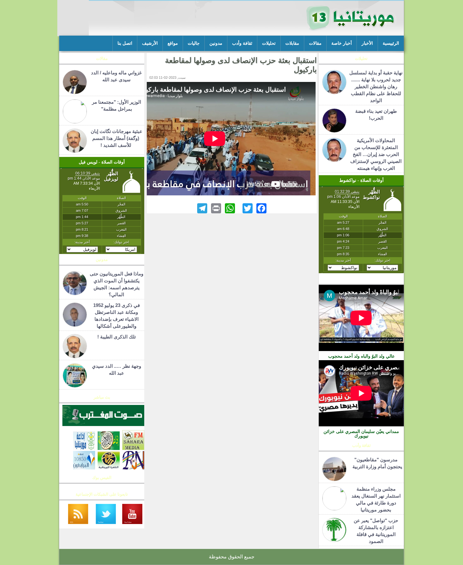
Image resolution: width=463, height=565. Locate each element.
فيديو (361, 280)
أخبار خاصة (341, 43)
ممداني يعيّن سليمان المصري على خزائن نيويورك (361, 433)
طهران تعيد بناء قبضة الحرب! (376, 114)
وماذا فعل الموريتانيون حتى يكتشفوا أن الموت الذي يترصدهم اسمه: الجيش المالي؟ (116, 284)
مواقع (173, 43)
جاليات (194, 43)
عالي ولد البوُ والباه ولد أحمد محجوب (361, 356)
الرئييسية (391, 43)
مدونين (215, 43)
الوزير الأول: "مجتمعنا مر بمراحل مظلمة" (116, 105)
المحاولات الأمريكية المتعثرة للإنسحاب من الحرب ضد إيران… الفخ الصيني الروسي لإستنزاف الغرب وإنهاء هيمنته (376, 154)
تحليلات (269, 43)
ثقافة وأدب (242, 43)
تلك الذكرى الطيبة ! (116, 336)
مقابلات (292, 43)
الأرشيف (150, 43)
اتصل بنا (124, 43)
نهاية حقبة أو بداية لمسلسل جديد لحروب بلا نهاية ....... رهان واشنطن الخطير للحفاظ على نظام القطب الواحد (376, 86)
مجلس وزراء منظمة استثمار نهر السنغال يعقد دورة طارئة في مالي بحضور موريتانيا (376, 499)
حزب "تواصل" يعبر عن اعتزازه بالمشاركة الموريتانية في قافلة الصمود (376, 531)
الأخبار (367, 43)
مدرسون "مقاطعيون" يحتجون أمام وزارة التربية (376, 463)
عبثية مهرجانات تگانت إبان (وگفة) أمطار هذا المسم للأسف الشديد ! (116, 138)
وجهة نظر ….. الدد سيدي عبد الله (116, 369)
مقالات (315, 43)
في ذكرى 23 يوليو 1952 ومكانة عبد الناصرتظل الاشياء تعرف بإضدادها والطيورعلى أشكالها (116, 316)
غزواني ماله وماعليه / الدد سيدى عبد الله (116, 76)
